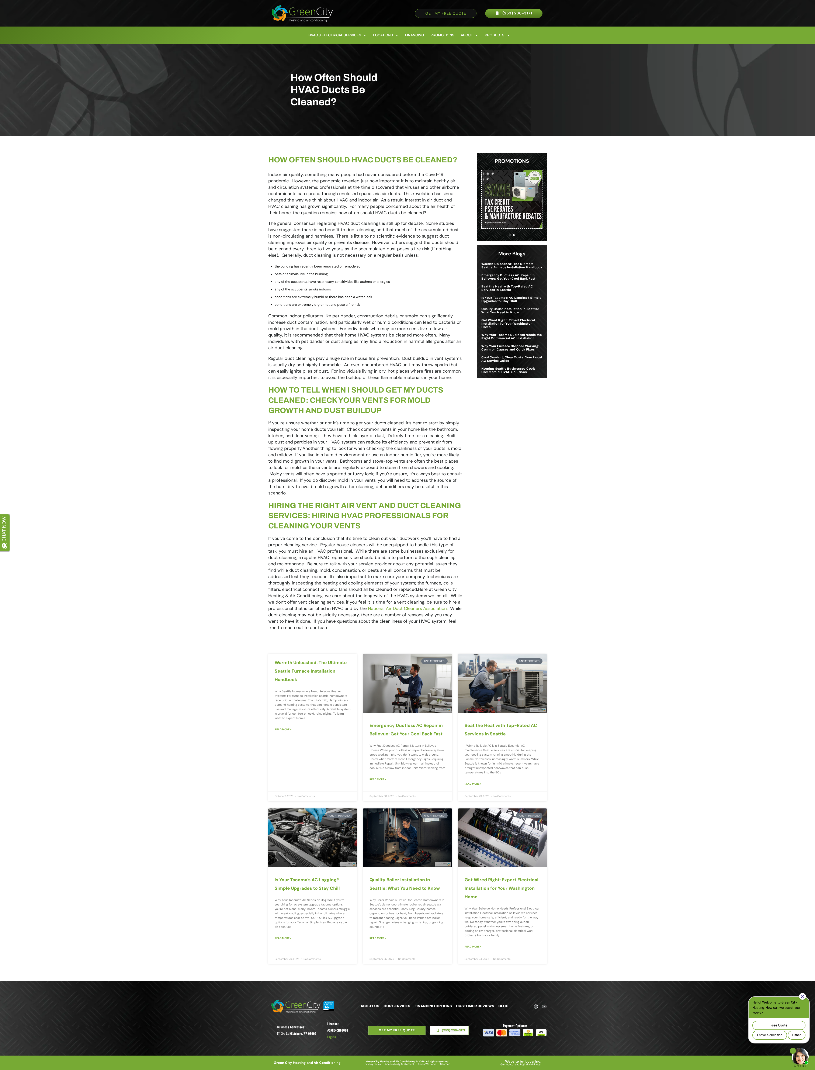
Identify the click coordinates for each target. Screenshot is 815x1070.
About (467, 35)
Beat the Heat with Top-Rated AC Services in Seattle (507, 288)
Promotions (442, 35)
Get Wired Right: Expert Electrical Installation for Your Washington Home (508, 323)
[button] (510, 235)
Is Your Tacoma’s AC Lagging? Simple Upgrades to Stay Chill (511, 299)
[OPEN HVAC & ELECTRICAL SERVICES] (365, 35)
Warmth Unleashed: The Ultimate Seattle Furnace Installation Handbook (511, 265)
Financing (414, 35)
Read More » (283, 729)
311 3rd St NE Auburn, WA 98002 (296, 1033)
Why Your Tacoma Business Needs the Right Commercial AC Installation (511, 336)
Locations (383, 35)
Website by (523, 1061)
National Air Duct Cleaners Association (407, 608)
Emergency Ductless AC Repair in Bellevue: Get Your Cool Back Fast (508, 276)
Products (494, 35)
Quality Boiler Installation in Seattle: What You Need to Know (510, 310)
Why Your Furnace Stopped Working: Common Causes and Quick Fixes (510, 347)
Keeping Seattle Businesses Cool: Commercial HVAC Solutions (508, 370)
